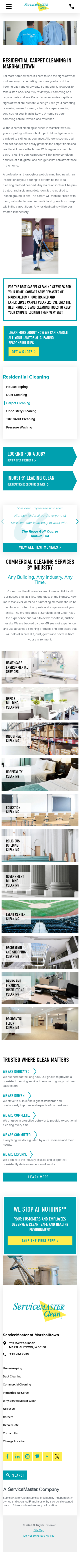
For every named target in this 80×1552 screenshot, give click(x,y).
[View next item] (76, 521)
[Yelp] (47, 1456)
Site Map (39, 1530)
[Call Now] (71, 6)
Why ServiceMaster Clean (19, 1401)
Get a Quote (11, 1425)
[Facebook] (7, 1456)
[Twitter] (57, 1456)
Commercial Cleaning (17, 1384)
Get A (22, 351)
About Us (9, 1409)
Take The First (38, 1240)
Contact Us (10, 1433)
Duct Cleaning (12, 1376)
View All (38, 547)
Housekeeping (12, 1368)
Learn (38, 1177)
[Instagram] (27, 1456)
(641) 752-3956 (19, 1354)
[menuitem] (41, 387)
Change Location (14, 1441)
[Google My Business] (37, 1456)
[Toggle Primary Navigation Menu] (9, 6)
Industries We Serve (16, 1393)
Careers (8, 1417)
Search (18, 1475)
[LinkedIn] (17, 1456)
